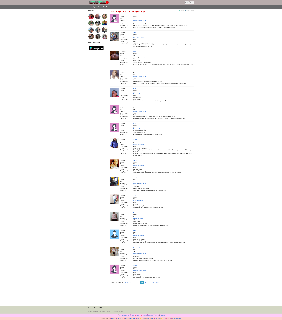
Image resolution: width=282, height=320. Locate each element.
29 (142, 282)
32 (153, 282)
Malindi (135, 144)
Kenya (144, 20)
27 (134, 282)
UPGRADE (100, 308)
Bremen (157, 315)
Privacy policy (102, 311)
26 (130, 282)
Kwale (134, 37)
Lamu (134, 200)
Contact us (91, 308)
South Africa (120, 318)
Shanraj (135, 160)
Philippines (158, 318)
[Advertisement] (98, 73)
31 (149, 282)
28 (138, 282)
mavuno (135, 139)
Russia (164, 318)
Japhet (135, 178)
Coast (140, 20)
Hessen (145, 315)
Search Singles (92, 7)
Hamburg (150, 315)
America (113, 318)
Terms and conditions (93, 311)
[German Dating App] (96, 45)
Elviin (134, 88)
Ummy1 (135, 32)
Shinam (135, 106)
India (148, 318)
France (143, 318)
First (126, 282)
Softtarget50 (136, 248)
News (95, 308)
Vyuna (134, 51)
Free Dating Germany (124, 315)
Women (99, 7)
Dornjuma (135, 71)
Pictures (108, 7)
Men (104, 7)
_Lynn (134, 195)
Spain (169, 318)
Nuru (134, 213)
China (138, 318)
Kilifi (134, 218)
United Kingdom (176, 318)
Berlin (133, 315)
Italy (152, 318)
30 (145, 282)
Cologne (162, 315)
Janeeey (135, 15)
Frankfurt (138, 315)
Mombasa (135, 20)
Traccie (135, 265)
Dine (134, 230)
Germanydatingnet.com (117, 311)
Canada (133, 318)
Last (157, 282)
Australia (127, 318)
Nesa (134, 123)
